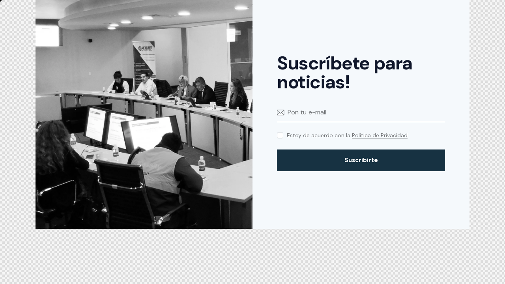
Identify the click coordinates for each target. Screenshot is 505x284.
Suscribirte (361, 160)
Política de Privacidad (380, 135)
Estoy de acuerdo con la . (348, 135)
